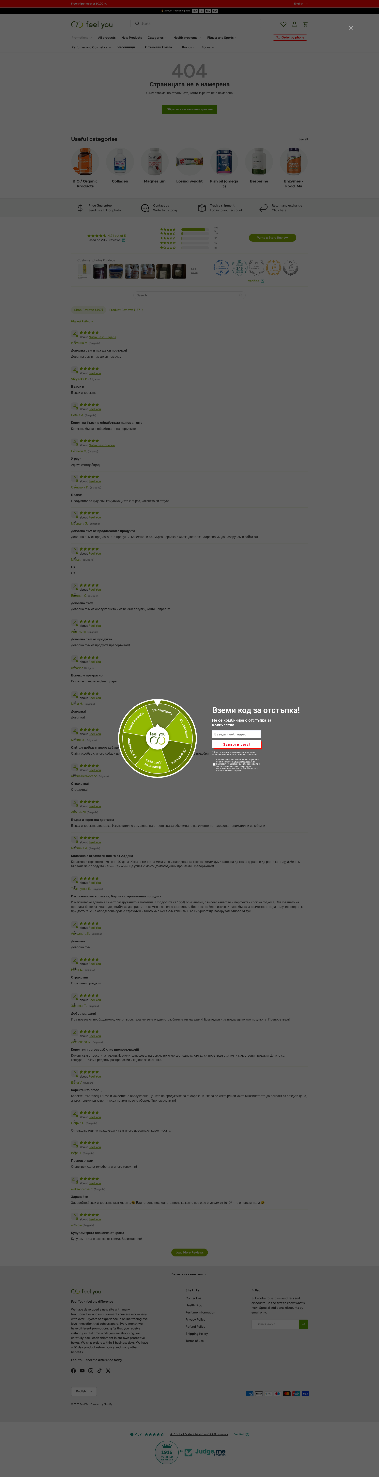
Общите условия (242, 762)
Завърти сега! (236, 744)
